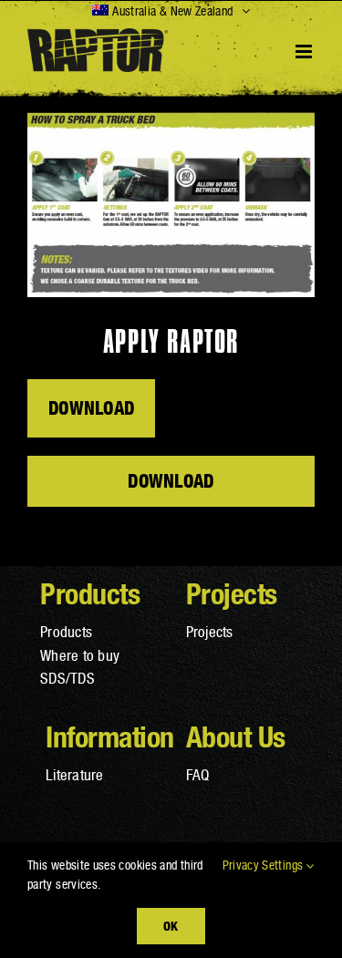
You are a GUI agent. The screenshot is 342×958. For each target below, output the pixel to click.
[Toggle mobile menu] (305, 51)
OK (170, 925)
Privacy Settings (264, 865)
